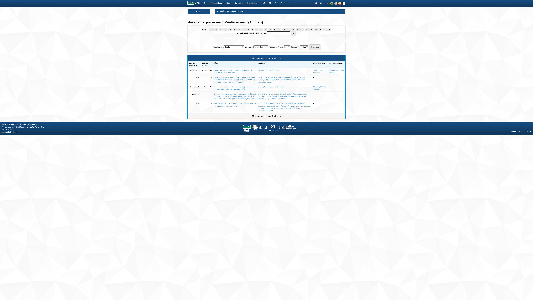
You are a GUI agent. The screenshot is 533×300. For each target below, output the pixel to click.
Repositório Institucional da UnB (230, 11)
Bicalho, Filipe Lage (265, 77)
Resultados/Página (276, 47)
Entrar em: (322, 3)
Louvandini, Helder (265, 94)
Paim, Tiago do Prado (266, 103)
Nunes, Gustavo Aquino (283, 94)
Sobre (528, 131)
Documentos (252, 3)
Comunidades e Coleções (220, 3)
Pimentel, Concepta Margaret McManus (280, 96)
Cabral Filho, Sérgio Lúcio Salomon (277, 80)
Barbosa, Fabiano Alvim (283, 77)
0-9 (211, 29)
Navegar (238, 3)
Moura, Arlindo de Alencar (277, 106)
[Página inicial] (205, 3)
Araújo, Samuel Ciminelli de (275, 99)
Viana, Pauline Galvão (284, 103)
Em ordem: (249, 47)
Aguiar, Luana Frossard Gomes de (271, 87)
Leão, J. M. (296, 80)
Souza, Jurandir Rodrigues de (298, 106)
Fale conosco (516, 131)
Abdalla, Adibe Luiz (296, 108)
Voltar (199, 12)
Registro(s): (295, 47)
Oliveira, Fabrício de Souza (268, 70)
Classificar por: (218, 47)
